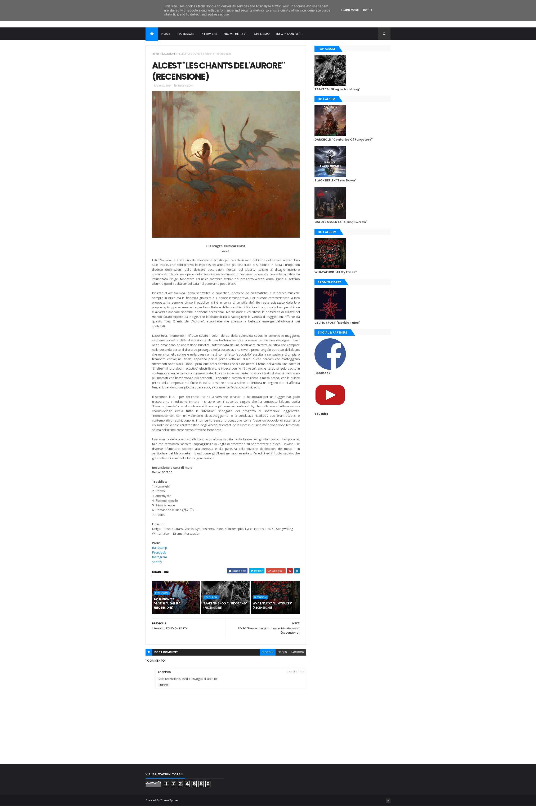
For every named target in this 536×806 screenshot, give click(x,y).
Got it (368, 10)
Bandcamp (159, 547)
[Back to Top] (388, 800)
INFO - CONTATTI (289, 34)
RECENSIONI (185, 34)
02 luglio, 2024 (295, 671)
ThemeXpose (169, 800)
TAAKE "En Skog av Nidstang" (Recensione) (225, 605)
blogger (267, 652)
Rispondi (163, 684)
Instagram (159, 557)
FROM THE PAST (235, 34)
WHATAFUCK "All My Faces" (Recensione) (272, 605)
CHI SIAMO (262, 34)
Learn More (350, 10)
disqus (282, 652)
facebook (297, 652)
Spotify (157, 562)
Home (155, 54)
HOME (165, 34)
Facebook (159, 552)
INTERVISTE (209, 34)
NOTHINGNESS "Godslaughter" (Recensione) (167, 603)
